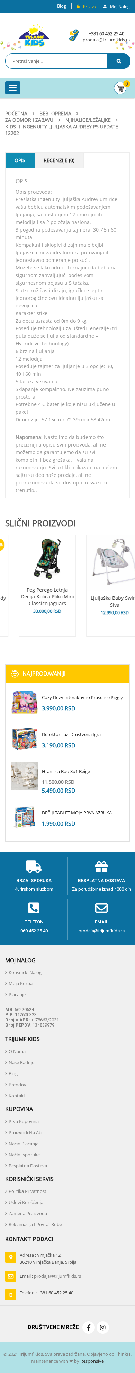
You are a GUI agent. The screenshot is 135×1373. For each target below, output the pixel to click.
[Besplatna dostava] (101, 867)
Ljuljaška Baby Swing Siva (101, 601)
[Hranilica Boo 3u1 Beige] (24, 776)
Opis (20, 160)
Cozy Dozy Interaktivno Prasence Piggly (82, 697)
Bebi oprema (55, 113)
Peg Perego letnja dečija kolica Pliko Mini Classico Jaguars (34, 597)
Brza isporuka (34, 880)
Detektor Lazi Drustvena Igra (71, 734)
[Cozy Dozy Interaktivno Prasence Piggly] (24, 702)
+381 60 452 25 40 (106, 33)
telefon (34, 921)
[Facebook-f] (88, 1327)
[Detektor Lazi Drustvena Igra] (24, 739)
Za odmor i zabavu (29, 120)
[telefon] (34, 908)
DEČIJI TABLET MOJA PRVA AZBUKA (77, 813)
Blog (61, 6)
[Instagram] (103, 1327)
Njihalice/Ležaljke (88, 120)
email (101, 921)
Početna (16, 113)
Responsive (91, 1361)
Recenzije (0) (59, 160)
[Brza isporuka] (34, 867)
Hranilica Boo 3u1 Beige (66, 771)
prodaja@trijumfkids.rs (106, 40)
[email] (101, 908)
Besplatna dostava (101, 880)
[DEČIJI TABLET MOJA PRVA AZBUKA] (24, 817)
